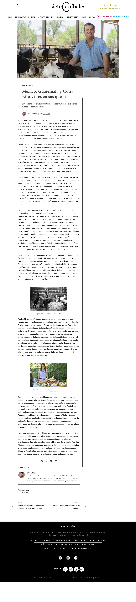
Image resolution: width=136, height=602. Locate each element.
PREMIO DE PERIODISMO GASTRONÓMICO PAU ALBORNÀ (68, 549)
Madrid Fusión (103, 17)
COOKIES (98, 578)
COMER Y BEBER (80, 540)
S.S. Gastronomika (120, 17)
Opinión (83, 17)
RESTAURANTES (47, 540)
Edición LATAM (20, 17)
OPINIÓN (92, 540)
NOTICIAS (34, 540)
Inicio (10, 17)
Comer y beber (72, 17)
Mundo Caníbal (57, 17)
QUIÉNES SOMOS (47, 544)
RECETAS (102, 540)
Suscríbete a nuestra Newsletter (110, 7)
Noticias (31, 17)
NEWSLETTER (88, 544)
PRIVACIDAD (88, 578)
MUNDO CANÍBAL (63, 540)
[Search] (17, 5)
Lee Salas (31, 473)
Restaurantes (43, 17)
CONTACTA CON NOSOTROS (68, 544)
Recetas (92, 17)
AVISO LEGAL (77, 578)
